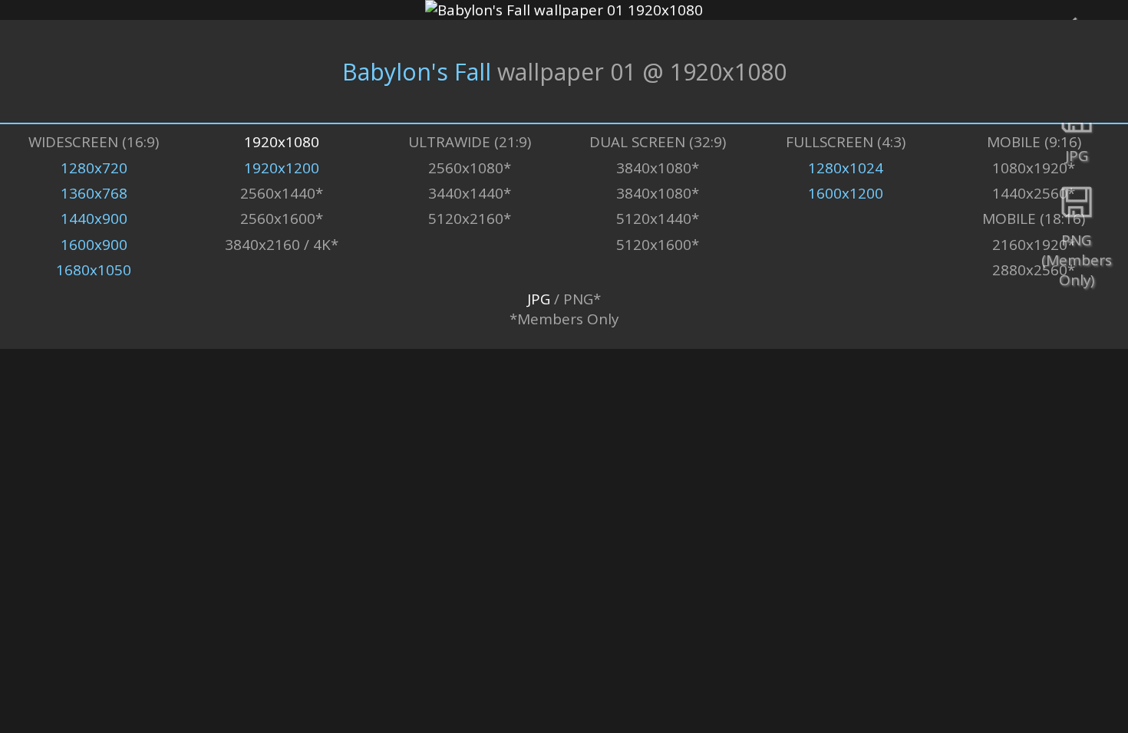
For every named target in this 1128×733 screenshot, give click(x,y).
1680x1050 (93, 270)
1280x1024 (845, 168)
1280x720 (94, 168)
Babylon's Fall (416, 71)
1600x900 (94, 245)
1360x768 (94, 193)
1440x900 (94, 218)
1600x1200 (845, 193)
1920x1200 (281, 168)
